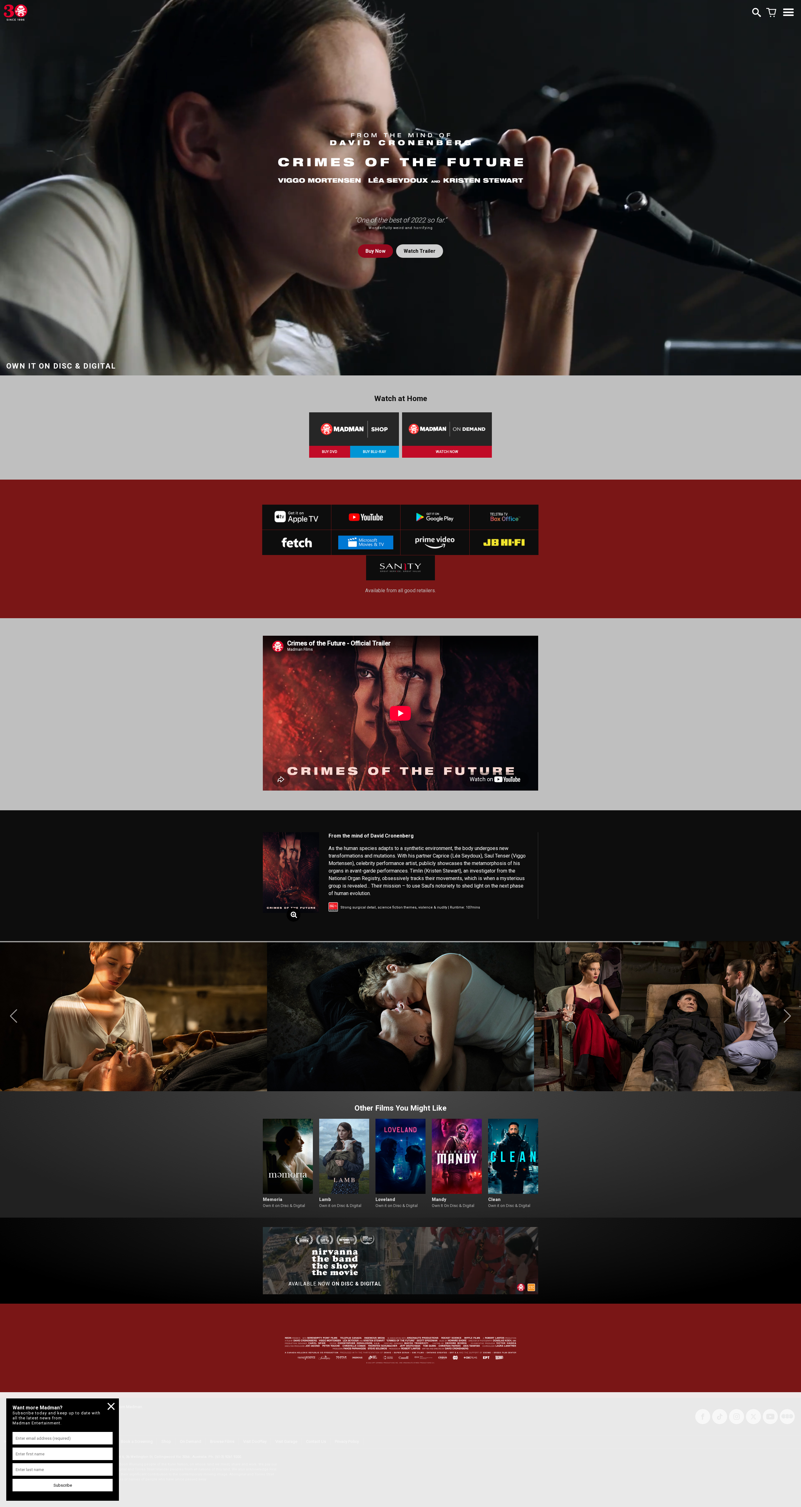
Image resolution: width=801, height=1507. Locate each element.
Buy (375, 251)
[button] (13, 1016)
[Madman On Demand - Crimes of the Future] (447, 429)
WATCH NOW (447, 452)
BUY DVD (329, 452)
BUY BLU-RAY (374, 452)
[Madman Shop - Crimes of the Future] (354, 429)
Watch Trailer (420, 251)
